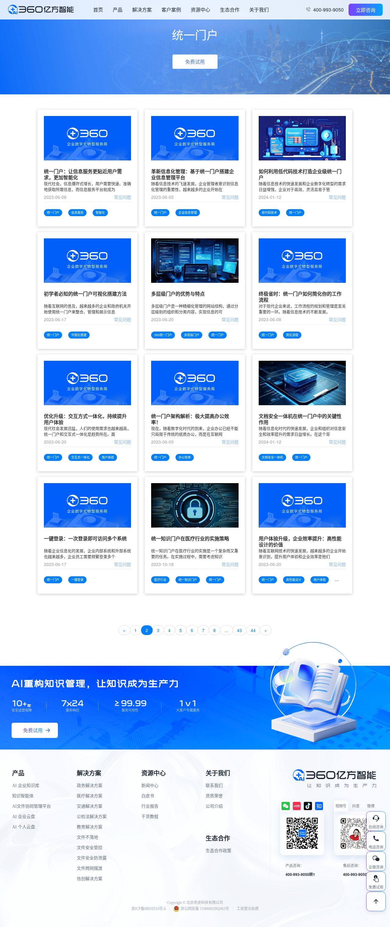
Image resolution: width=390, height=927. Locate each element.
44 (253, 630)
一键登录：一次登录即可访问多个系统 (85, 538)
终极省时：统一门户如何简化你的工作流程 (300, 297)
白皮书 (147, 796)
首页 (98, 9)
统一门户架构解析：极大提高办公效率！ (190, 419)
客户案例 (171, 9)
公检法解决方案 (92, 816)
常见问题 (122, 197)
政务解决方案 (89, 785)
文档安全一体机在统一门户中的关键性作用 (300, 419)
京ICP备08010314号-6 (148, 909)
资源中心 (200, 9)
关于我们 (259, 9)
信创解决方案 (89, 878)
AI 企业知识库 (25, 785)
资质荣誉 (214, 796)
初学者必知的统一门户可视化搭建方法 (85, 294)
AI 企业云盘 (23, 816)
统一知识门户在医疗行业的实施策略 (190, 538)
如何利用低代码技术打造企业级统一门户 (300, 174)
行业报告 (149, 806)
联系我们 (214, 785)
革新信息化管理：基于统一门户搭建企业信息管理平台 (192, 174)
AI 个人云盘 (23, 827)
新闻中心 (149, 785)
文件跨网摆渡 (89, 868)
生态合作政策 (218, 850)
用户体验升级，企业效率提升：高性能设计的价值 (300, 541)
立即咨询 (365, 9)
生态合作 (229, 9)
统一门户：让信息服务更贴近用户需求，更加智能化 (83, 174)
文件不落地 (87, 837)
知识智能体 (23, 796)
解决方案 (142, 9)
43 (239, 630)
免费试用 (195, 61)
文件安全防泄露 (92, 858)
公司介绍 (214, 806)
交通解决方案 (89, 806)
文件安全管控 (89, 847)
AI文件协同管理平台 (31, 806)
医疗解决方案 (89, 796)
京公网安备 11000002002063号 (205, 909)
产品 (117, 9)
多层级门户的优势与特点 (178, 294)
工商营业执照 (248, 909)
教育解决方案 (89, 827)
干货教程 (149, 816)
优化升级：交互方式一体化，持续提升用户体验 (85, 419)
